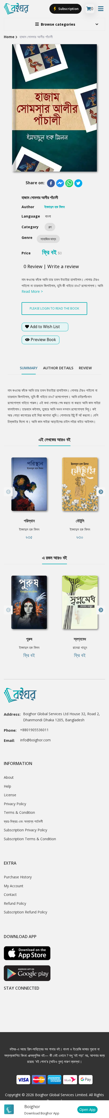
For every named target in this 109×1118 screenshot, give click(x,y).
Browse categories (58, 24)
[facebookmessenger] (60, 183)
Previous (8, 491)
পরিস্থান (29, 521)
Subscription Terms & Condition (30, 838)
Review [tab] (85, 367)
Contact (10, 894)
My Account (13, 885)
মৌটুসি (80, 521)
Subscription (68, 8)
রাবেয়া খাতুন (80, 647)
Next (100, 491)
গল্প (49, 227)
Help (7, 786)
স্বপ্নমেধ (80, 639)
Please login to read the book (54, 308)
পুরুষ (29, 639)
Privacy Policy (15, 803)
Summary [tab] (29, 367)
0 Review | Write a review (51, 266)
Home (9, 36)
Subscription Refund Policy (25, 912)
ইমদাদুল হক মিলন (29, 529)
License (10, 794)
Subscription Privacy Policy (25, 830)
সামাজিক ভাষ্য (48, 239)
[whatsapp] (69, 183)
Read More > (32, 291)
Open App (87, 1109)
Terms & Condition (19, 812)
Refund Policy (15, 903)
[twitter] (78, 183)
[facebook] (51, 183)
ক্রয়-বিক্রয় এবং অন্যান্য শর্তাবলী (23, 821)
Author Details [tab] (58, 367)
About (9, 777)
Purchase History (18, 877)
